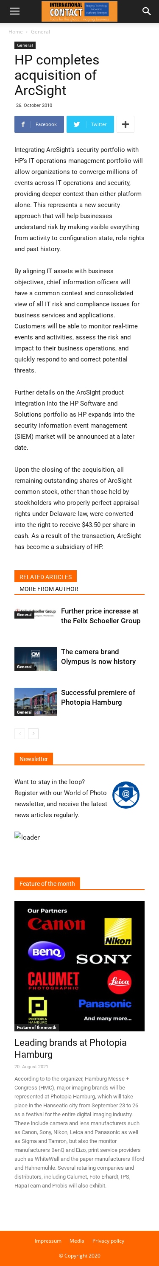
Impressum (48, 1240)
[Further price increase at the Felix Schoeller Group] (35, 612)
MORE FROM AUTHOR (49, 588)
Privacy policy (108, 1240)
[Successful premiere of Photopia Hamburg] (35, 702)
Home (15, 31)
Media (77, 1240)
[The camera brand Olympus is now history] (35, 659)
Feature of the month (36, 1027)
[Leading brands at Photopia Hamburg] (79, 966)
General (40, 31)
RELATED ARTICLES (46, 577)
